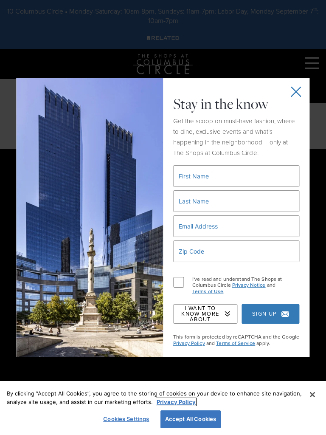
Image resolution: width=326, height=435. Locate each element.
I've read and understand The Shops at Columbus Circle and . (237, 285)
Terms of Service (235, 343)
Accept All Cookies (190, 418)
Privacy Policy (189, 343)
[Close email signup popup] (296, 92)
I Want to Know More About (200, 314)
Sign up (264, 314)
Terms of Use (207, 291)
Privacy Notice (249, 285)
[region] (163, 408)
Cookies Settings (126, 418)
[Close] (312, 394)
